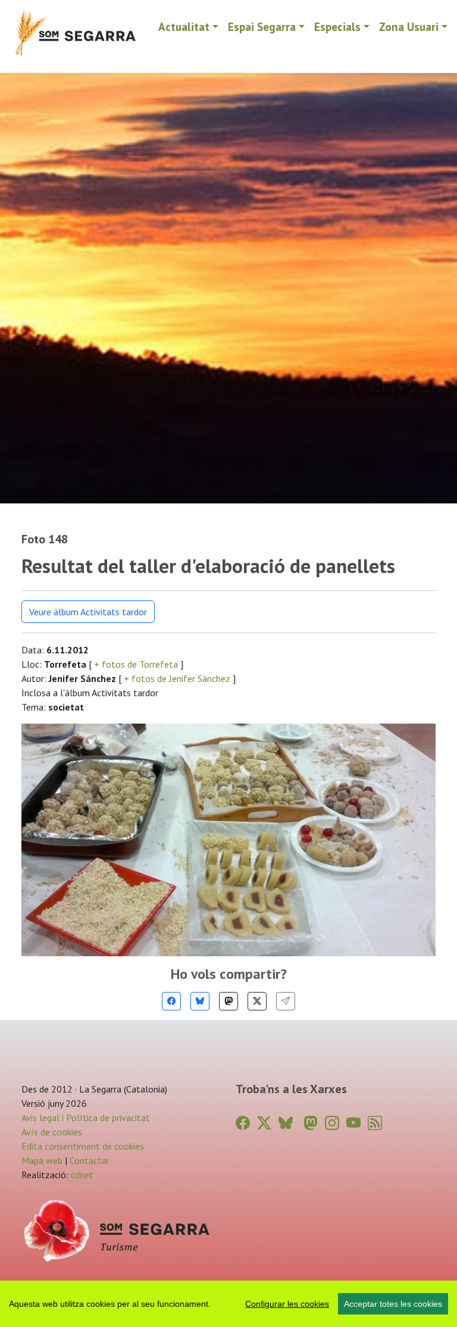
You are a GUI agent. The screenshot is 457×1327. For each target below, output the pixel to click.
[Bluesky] (199, 1001)
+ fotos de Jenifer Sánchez (177, 678)
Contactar (89, 1160)
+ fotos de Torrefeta (136, 664)
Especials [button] (337, 26)
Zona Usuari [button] (409, 26)
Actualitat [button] (183, 26)
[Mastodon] (228, 1001)
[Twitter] (257, 1001)
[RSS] (375, 1123)
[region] (228, 1304)
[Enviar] (285, 1001)
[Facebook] (171, 1001)
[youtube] (353, 1123)
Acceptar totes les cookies (393, 1304)
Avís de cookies (51, 1132)
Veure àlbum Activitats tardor (88, 612)
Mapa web (41, 1160)
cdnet (80, 1175)
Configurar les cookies (287, 1304)
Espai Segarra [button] (262, 26)
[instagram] (332, 1123)
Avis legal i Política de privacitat (85, 1117)
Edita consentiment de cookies (82, 1146)
